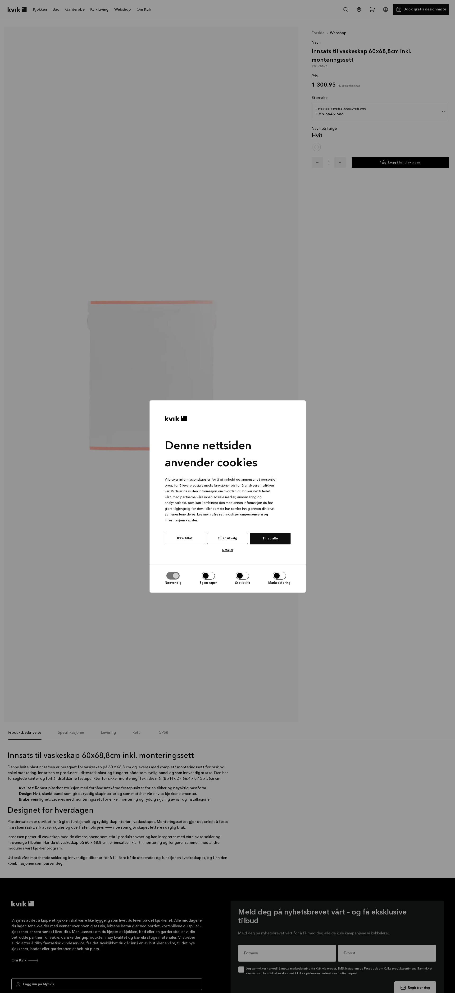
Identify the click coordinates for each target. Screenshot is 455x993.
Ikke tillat (185, 538)
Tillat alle (270, 538)
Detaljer (227, 550)
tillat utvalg (227, 538)
